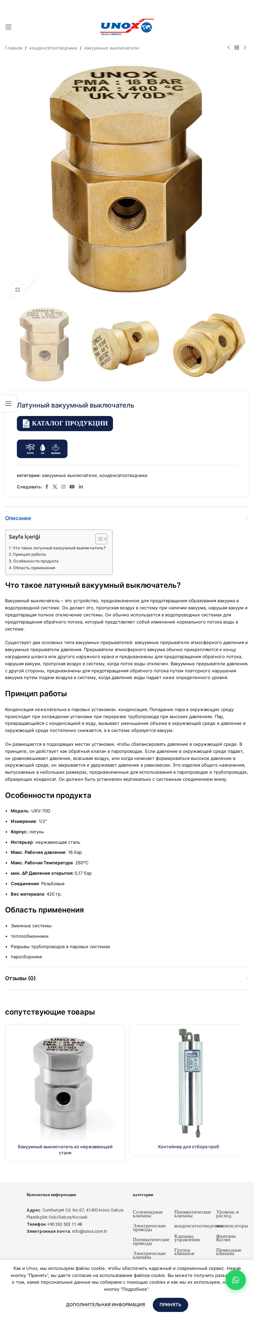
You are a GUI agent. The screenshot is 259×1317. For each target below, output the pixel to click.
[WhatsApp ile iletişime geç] (236, 1280)
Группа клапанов (184, 1251)
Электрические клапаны (149, 1255)
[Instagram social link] (63, 486)
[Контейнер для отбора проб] (189, 1084)
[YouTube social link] (72, 486)
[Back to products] (237, 48)
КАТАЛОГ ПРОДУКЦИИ (70, 423)
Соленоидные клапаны (148, 1213)
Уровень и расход (227, 1213)
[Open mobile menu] (8, 27)
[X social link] (55, 486)
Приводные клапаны (228, 1251)
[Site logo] (127, 26)
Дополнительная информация (106, 1304)
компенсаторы (232, 1225)
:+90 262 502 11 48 (54, 1224)
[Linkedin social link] (81, 486)
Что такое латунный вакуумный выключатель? (59, 548)
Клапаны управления (187, 1238)
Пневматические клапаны (192, 1213)
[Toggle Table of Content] (98, 539)
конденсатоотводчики (53, 48)
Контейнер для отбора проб (188, 1146)
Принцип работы (29, 554)
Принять (170, 1304)
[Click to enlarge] (17, 289)
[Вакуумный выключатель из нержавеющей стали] (65, 1084)
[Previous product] (229, 48)
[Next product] (245, 48)
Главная (13, 48)
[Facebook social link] (46, 486)
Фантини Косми (226, 1238)
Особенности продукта (36, 561)
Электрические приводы (149, 1227)
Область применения (34, 568)
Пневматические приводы (151, 1241)
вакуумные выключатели (111, 48)
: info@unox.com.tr (67, 1231)
